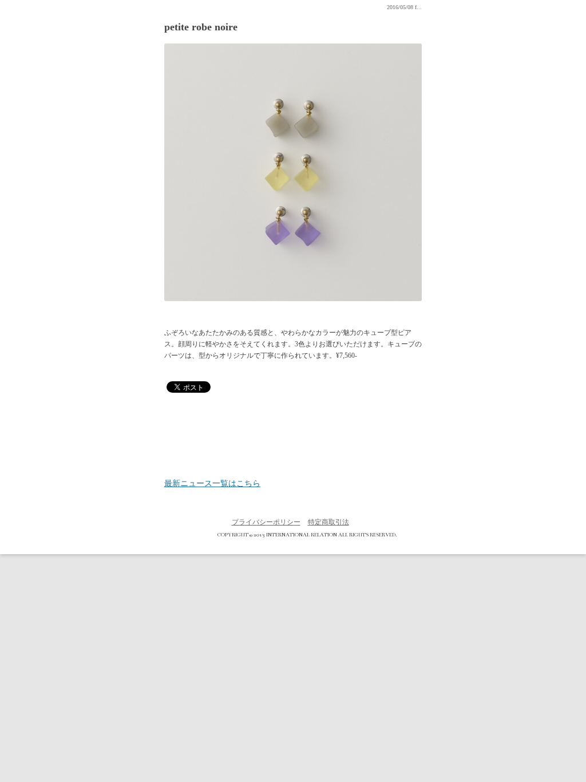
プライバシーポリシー (266, 522)
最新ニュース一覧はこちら (212, 484)
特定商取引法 (328, 522)
